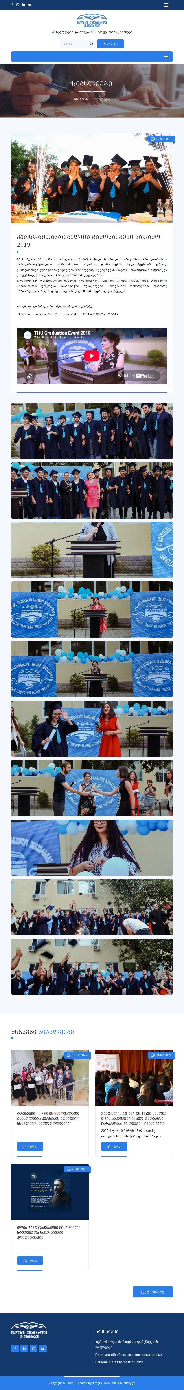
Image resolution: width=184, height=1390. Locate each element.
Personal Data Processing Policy (119, 1362)
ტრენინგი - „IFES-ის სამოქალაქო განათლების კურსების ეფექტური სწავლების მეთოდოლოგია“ (48, 1119)
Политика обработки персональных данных (128, 1355)
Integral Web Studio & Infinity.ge (113, 1383)
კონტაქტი (110, 43)
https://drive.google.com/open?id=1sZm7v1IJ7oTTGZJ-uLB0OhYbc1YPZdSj (68, 314)
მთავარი (80, 99)
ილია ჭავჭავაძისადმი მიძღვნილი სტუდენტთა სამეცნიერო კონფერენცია (49, 1233)
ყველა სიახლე (153, 1292)
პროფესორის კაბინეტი (114, 32)
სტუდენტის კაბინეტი (72, 32)
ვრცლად (30, 1146)
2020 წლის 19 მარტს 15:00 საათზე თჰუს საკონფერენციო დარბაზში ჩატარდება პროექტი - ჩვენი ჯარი (133, 1119)
